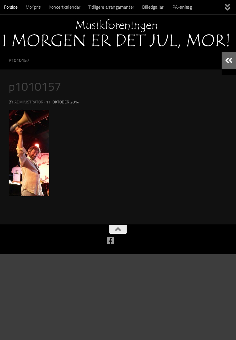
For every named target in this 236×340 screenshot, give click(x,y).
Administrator (28, 102)
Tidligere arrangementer (111, 7)
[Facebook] (110, 241)
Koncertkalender (64, 7)
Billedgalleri (153, 7)
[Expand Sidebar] (229, 60)
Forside (11, 7)
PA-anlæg (182, 7)
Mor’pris (33, 7)
